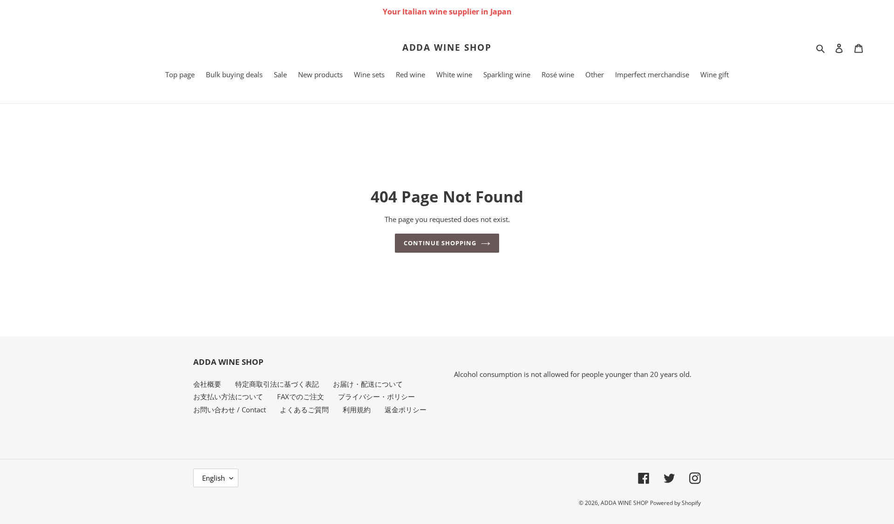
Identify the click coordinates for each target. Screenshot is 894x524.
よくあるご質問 (304, 409)
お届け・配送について (368, 384)
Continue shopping (440, 243)
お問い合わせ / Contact (229, 409)
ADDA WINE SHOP (447, 47)
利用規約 (357, 409)
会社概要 (207, 384)
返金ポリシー (406, 409)
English (213, 478)
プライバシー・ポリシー (376, 396)
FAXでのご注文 (300, 396)
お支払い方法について (228, 396)
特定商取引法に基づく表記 (277, 384)
